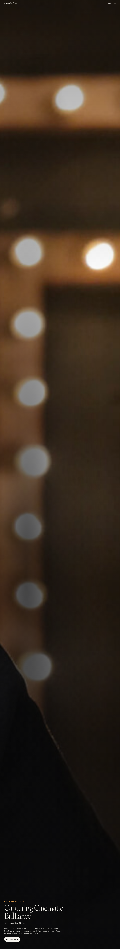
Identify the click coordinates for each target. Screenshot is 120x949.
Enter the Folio (11, 939)
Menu (110, 3)
